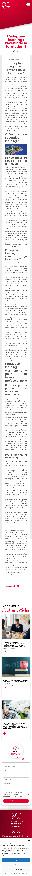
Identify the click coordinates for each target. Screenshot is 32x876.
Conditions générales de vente (17, 836)
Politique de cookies (8, 873)
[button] (29, 840)
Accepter (16, 860)
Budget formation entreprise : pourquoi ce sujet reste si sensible (16, 682)
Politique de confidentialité (21, 873)
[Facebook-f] (13, 831)
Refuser (16, 865)
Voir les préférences (16, 870)
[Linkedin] (18, 831)
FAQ (3, 836)
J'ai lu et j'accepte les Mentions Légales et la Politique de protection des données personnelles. (16, 794)
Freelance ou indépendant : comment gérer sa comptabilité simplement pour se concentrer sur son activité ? (15, 726)
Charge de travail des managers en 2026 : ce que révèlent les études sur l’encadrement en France (14, 644)
